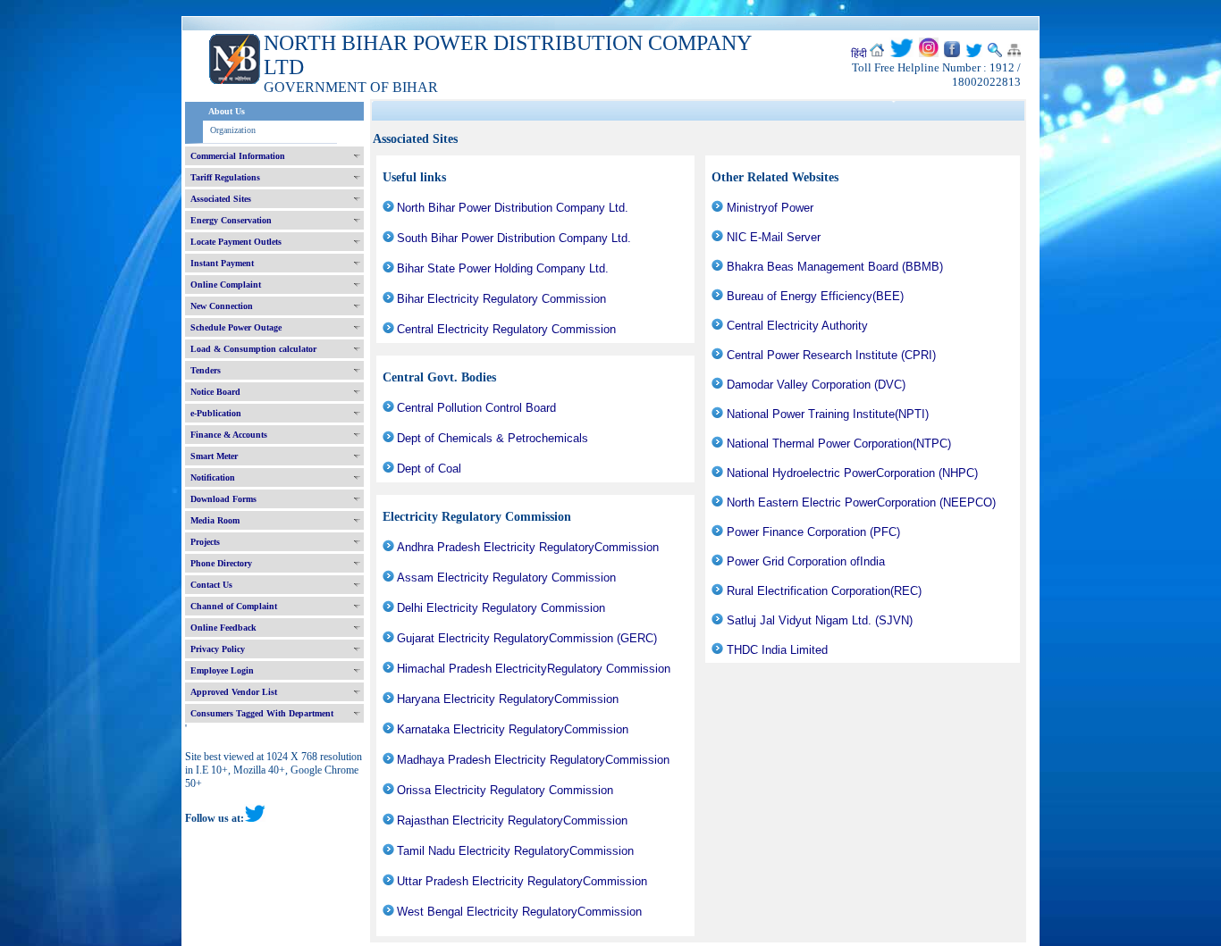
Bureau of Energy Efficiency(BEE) (815, 296)
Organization (233, 130)
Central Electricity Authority (797, 325)
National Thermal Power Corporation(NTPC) (839, 443)
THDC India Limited (777, 650)
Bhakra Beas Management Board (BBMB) (835, 266)
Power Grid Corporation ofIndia (806, 561)
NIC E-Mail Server (774, 237)
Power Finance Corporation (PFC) (813, 532)
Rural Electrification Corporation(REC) (824, 591)
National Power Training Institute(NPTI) (828, 414)
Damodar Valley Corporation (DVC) (816, 384)
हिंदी (859, 53)
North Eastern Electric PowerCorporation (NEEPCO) (861, 502)
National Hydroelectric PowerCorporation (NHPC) (852, 473)
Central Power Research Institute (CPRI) (831, 355)
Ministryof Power (770, 207)
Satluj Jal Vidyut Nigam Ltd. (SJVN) (820, 620)
